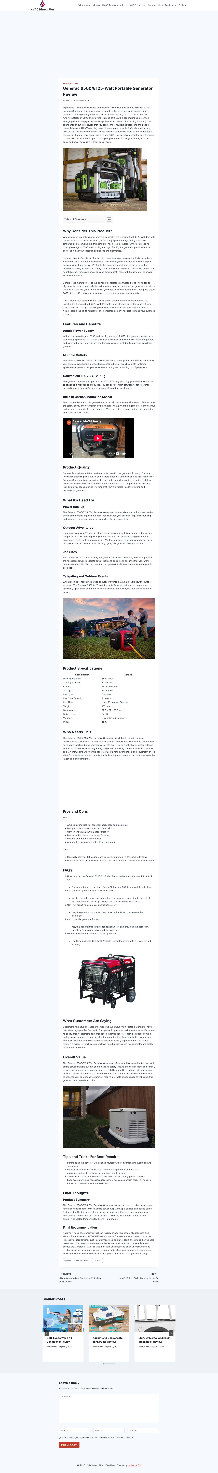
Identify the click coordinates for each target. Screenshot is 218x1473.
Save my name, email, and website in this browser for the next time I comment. (98, 1437)
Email (98, 1430)
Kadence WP (134, 1465)
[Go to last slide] (47, 1333)
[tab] (104, 1364)
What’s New (84, 5)
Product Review (70, 83)
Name (64, 1430)
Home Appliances (167, 5)
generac (68, 1260)
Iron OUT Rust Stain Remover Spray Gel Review (139, 1278)
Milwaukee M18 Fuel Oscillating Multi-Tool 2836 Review (80, 1278)
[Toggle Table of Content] (108, 219)
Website (133, 1430)
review (98, 1260)
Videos (96, 5)
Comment (66, 1396)
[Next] (171, 1333)
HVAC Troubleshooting (113, 5)
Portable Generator (83, 1260)
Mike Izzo (69, 100)
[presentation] (63, 1318)
